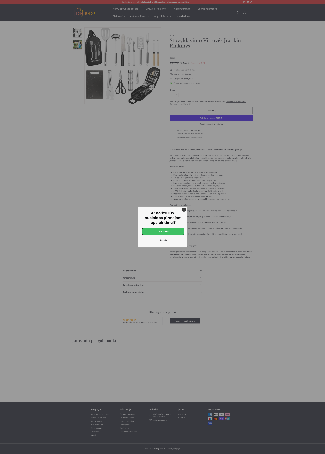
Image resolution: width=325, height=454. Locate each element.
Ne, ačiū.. (163, 240)
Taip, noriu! (163, 231)
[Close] (184, 210)
